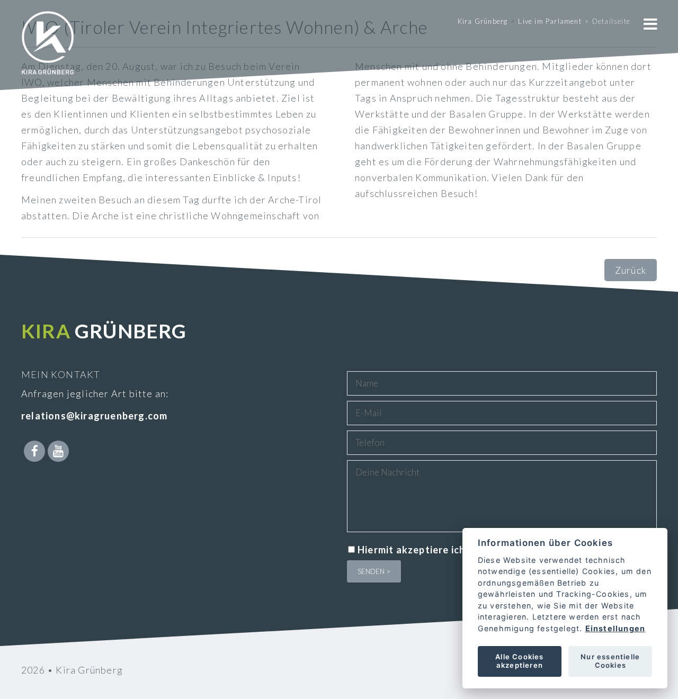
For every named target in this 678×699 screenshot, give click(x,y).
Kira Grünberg (483, 21)
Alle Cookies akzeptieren (519, 660)
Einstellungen (615, 628)
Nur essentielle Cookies (610, 660)
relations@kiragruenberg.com (94, 416)
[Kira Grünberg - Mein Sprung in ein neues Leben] (47, 58)
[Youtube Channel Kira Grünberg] (58, 451)
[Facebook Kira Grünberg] (34, 451)
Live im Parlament (549, 21)
